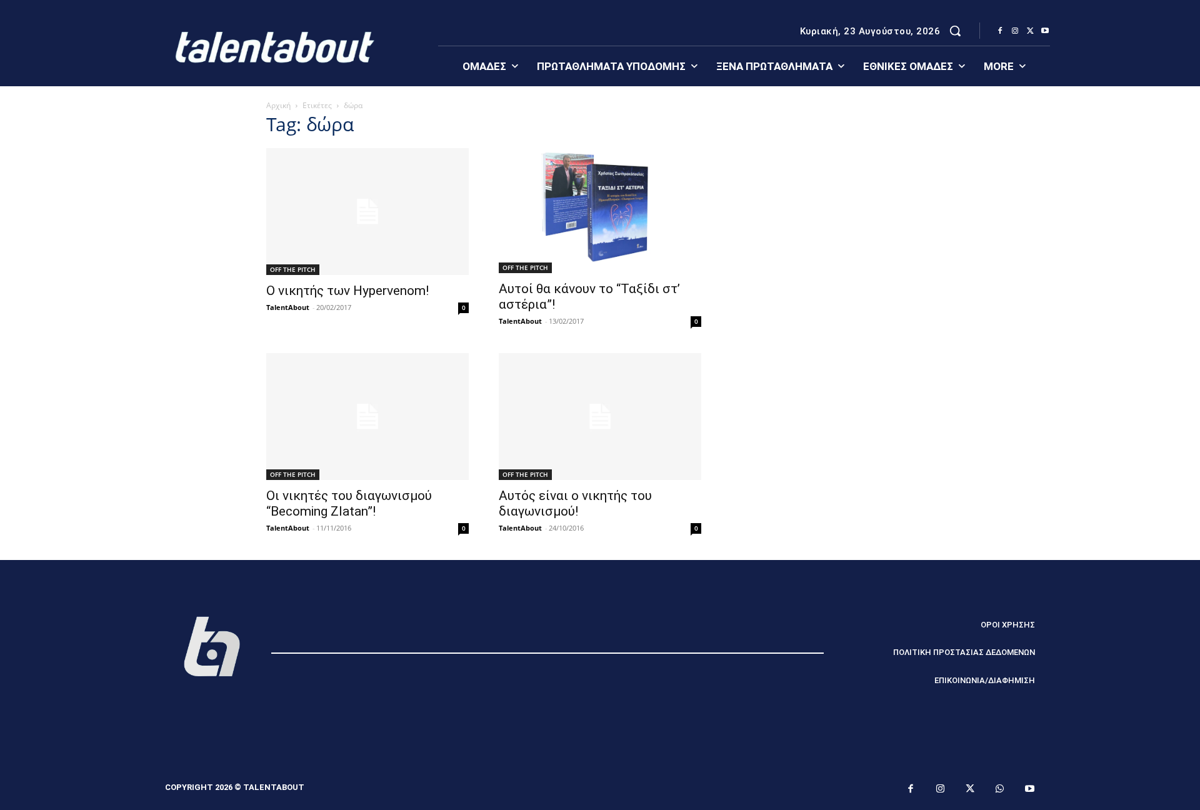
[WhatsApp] (1000, 789)
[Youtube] (1045, 31)
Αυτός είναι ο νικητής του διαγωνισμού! (575, 503)
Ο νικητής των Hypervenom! (347, 290)
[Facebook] (1000, 31)
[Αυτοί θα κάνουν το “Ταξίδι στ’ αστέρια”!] (600, 210)
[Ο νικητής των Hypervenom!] (367, 211)
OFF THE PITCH (293, 269)
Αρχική (278, 105)
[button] (955, 31)
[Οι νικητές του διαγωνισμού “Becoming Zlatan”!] (367, 416)
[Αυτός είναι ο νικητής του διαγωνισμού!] (600, 416)
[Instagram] (1015, 31)
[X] (1030, 31)
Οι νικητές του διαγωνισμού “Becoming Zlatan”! (349, 503)
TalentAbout (287, 307)
